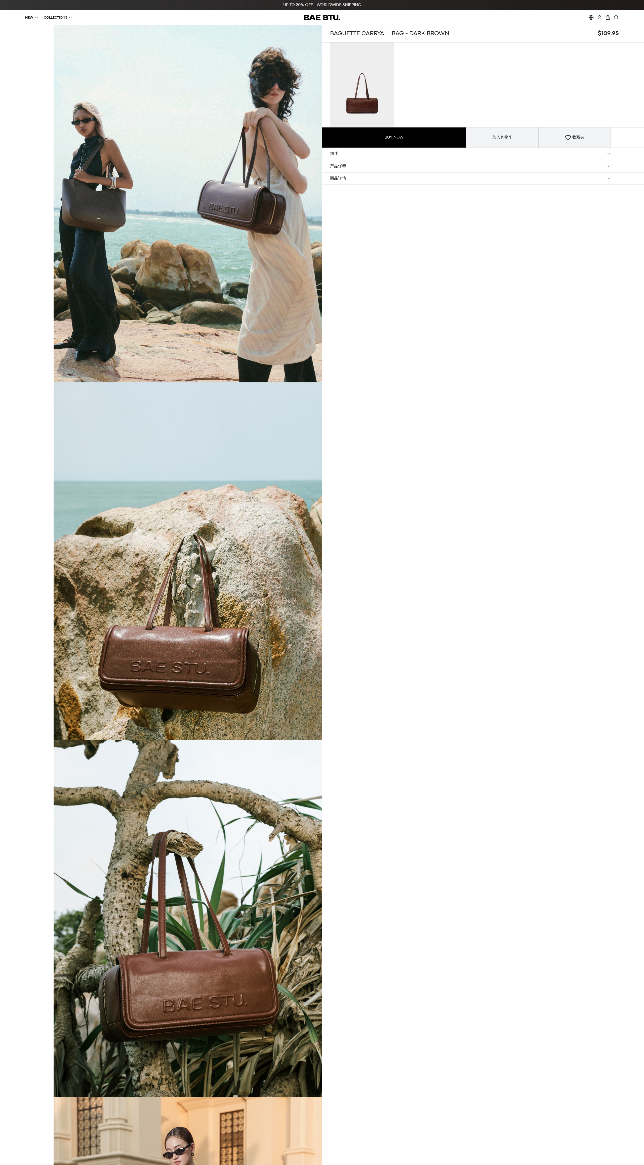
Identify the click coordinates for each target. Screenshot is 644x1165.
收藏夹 (578, 137)
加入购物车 (502, 137)
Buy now (394, 137)
